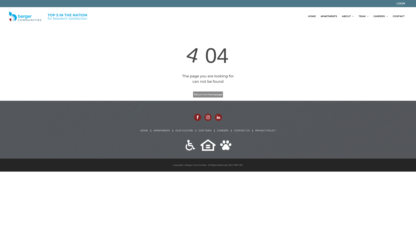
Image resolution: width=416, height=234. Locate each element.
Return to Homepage (208, 94)
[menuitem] (312, 16)
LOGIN (400, 3)
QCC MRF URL (236, 165)
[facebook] (197, 118)
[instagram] (208, 118)
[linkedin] (218, 118)
